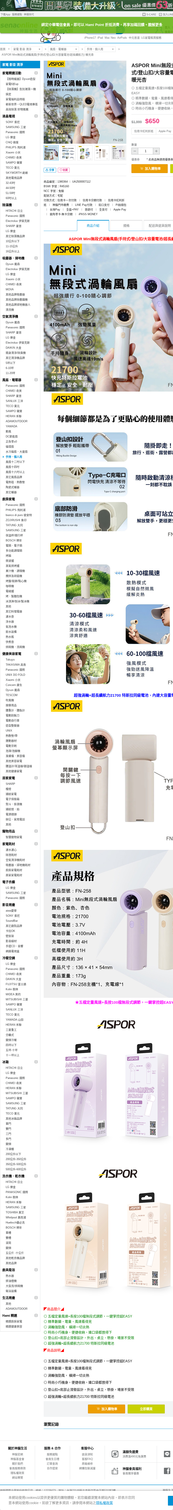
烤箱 (8, 555)
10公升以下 (13, 241)
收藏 (65, 170)
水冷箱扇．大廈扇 (17, 451)
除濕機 (7, 205)
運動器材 (11, 740)
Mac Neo (110, 37)
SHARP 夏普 (14, 226)
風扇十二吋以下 (15, 461)
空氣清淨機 (10, 316)
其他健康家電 (14, 771)
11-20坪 (10, 373)
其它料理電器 (14, 611)
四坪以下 (11, 1045)
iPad (100, 37)
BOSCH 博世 (14, 540)
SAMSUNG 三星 (16, 127)
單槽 (8, 1232)
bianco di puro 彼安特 (19, 515)
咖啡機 (10, 586)
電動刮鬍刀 (12, 715)
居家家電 (8, 778)
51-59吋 (10, 193)
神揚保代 (29, 14)
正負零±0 (11, 441)
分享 (51, 170)
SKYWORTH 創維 (17, 172)
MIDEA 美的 (13, 994)
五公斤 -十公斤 (15, 1253)
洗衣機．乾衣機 (13, 1176)
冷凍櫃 (10, 1149)
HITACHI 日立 (14, 210)
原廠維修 (87, 1463)
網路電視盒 (12, 951)
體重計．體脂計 (15, 710)
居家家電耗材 (14, 875)
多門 (8, 1138)
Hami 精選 (9, 1315)
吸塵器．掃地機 (13, 258)
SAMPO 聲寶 (14, 162)
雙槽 (8, 1237)
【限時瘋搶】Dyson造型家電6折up (20, 81)
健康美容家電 (11, 653)
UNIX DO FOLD (15, 674)
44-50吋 (10, 188)
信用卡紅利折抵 (143, 131)
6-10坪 (10, 368)
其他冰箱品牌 (14, 1118)
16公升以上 (13, 251)
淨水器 (10, 621)
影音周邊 (8, 905)
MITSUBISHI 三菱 (17, 999)
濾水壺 (10, 616)
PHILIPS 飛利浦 (16, 147)
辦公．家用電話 (15, 819)
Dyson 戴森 (13, 264)
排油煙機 (11, 1280)
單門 (8, 1123)
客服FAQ (87, 1459)
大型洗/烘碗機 (14, 1285)
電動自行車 (12, 720)
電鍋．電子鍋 (14, 545)
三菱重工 (11, 1029)
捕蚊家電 (11, 794)
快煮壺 (10, 641)
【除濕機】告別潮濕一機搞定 (21, 91)
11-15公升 (12, 246)
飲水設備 (11, 631)
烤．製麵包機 (14, 596)
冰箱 (5, 1062)
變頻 (8, 1143)
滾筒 (8, 1242)
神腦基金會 (17, 1459)
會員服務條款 (17, 1468)
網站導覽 (17, 1477)
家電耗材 (8, 844)
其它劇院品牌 (14, 925)
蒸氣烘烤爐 (12, 565)
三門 (8, 1133)
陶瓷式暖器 (12, 487)
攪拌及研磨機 (14, 576)
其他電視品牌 (14, 177)
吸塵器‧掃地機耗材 (18, 865)
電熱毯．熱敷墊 (15, 482)
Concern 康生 (14, 685)
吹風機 (10, 700)
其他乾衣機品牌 (15, 1258)
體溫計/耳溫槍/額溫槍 (19, 766)
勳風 (8, 431)
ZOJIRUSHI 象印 (16, 520)
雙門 (8, 1128)
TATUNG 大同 (14, 525)
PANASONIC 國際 (17, 1192)
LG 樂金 (11, 137)
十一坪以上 (12, 1055)
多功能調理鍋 (14, 550)
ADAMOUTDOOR (16, 421)
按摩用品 (11, 705)
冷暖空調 (8, 958)
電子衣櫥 (8, 882)
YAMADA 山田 (14, 1019)
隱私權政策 (17, 1473)
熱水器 (10, 1275)
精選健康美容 (14, 1326)
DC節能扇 (12, 436)
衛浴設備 (11, 1291)
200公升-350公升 (16, 1159)
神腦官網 (17, 1454)
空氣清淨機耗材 (15, 859)
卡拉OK (10, 930)
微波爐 (10, 560)
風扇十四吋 (12, 466)
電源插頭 (11, 814)
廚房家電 (8, 499)
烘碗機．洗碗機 (15, 647)
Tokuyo (10, 659)
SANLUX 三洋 (14, 401)
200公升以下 (13, 1154)
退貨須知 (87, 1454)
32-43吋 (10, 182)
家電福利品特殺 (15, 99)
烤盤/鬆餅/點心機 (16, 581)
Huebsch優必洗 (15, 1222)
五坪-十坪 (12, 1050)
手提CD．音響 (14, 946)
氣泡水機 (11, 626)
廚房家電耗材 (14, 870)
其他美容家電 (14, 761)
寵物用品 (8, 831)
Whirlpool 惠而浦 (16, 1217)
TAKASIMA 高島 (16, 664)
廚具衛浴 (8, 1270)
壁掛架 (10, 936)
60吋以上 (11, 198)
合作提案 (52, 1468)
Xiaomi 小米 (13, 152)
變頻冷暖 (11, 1040)
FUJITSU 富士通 (16, 984)
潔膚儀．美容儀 (15, 756)
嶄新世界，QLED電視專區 (22, 104)
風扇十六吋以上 (15, 472)
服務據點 (17, 14)
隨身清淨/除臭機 (16, 352)
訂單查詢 (52, 1463)
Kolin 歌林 (12, 989)
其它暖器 (11, 492)
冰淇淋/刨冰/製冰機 (17, 601)
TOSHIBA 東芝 (15, 1212)
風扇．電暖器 (58, 49)
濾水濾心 (11, 849)
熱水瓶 (10, 636)
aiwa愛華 (11, 910)
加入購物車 (153, 168)
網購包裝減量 (87, 1468)
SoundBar (12, 920)
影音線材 (11, 941)
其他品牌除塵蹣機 (17, 299)
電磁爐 (10, 591)
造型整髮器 (12, 725)
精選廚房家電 (14, 1321)
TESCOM (12, 695)
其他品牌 (11, 1263)
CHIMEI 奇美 (14, 157)
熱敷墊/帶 (12, 735)
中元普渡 (134, 37)
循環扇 (10, 446)
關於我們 (17, 1463)
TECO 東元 (13, 167)
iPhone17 (90, 37)
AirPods (122, 37)
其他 (8, 606)
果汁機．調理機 (15, 570)
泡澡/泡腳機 (13, 750)
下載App (5, 14)
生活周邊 (8, 1298)
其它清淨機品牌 (15, 357)
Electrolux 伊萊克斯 (18, 221)
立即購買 (146, 1409)
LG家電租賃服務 (151, 37)
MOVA (10, 289)
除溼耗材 (11, 854)
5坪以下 (10, 363)
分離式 (10, 1034)
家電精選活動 (11, 73)
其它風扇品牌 (14, 477)
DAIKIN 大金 (13, 347)
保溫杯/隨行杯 (14, 535)
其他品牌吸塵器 (15, 294)
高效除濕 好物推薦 (17, 109)
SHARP (10, 783)
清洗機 (10, 309)
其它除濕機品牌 (15, 236)
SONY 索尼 (13, 122)
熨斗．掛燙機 (14, 804)
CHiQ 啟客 (12, 142)
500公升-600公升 (16, 1169)
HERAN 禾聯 (14, 416)
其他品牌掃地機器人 (18, 304)
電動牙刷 (11, 745)
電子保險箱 (12, 799)
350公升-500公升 (16, 1164)
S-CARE (151, 14)
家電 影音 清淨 (22, 49)
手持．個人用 (95, 49)
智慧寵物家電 (14, 837)
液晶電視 (8, 116)
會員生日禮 (52, 1459)
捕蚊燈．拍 (12, 809)
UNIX (9, 730)
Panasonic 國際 (15, 132)
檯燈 (8, 788)
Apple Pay (165, 131)
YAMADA (11, 426)
